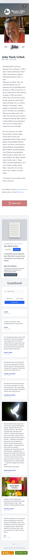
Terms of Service (19, 549)
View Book (8, 249)
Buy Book (16, 249)
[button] (14, 411)
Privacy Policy (10, 549)
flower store (20, 192)
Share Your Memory (10, 274)
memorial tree (21, 189)
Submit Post (14, 302)
